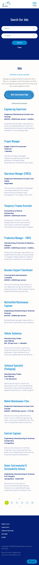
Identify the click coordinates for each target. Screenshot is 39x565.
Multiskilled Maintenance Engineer (16, 303)
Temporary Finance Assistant (18, 205)
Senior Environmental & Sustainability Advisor (15, 467)
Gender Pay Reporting (7, 531)
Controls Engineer (12, 433)
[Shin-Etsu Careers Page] (19, 94)
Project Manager (12, 141)
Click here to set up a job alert (19, 74)
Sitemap (3, 537)
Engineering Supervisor (15, 109)
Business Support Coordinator (18, 270)
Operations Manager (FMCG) (17, 173)
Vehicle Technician (13, 333)
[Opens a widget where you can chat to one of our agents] (32, 561)
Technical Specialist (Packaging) (13, 367)
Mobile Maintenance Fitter (16, 401)
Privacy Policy (5, 524)
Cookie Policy (5, 527)
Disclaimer (4, 534)
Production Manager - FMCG (17, 238)
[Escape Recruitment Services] (7, 4)
